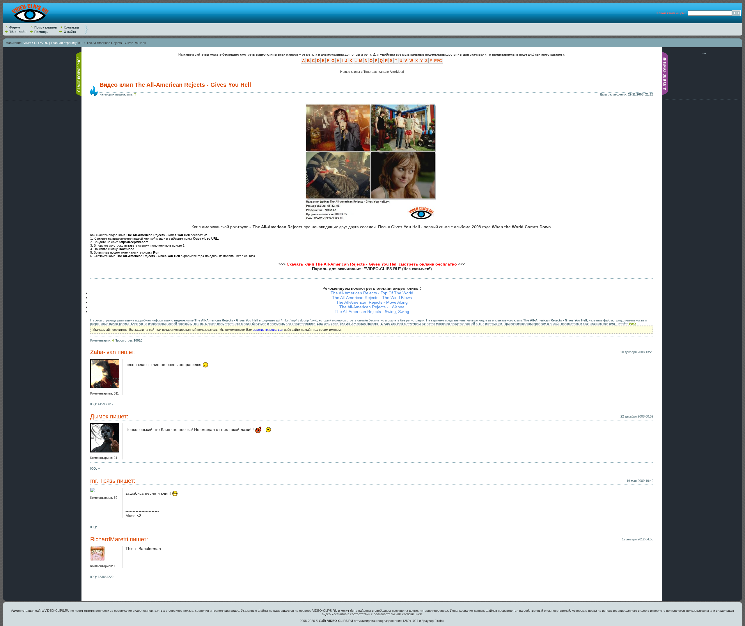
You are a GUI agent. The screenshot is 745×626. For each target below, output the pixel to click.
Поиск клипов (45, 27)
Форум (14, 27)
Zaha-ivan (103, 352)
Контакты (71, 27)
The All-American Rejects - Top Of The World (372, 293)
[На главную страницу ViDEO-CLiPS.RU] (31, 22)
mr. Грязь (102, 481)
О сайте (70, 31)
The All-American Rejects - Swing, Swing (372, 311)
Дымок (99, 416)
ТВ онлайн (17, 31)
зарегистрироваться (268, 329)
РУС (438, 61)
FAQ (632, 324)
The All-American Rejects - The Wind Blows (372, 297)
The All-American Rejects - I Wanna (372, 307)
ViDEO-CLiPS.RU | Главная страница (50, 43)
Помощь (41, 31)
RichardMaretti (109, 539)
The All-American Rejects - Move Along (372, 302)
